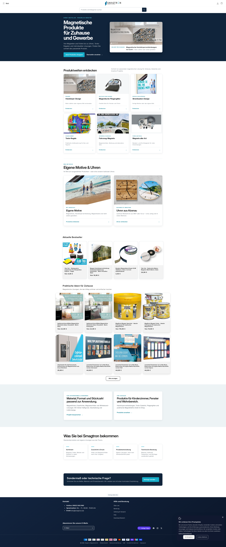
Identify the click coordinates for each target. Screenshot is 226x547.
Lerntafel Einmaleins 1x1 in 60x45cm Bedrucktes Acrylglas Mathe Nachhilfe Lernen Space (157, 366)
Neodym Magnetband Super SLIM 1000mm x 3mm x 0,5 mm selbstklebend (126, 270)
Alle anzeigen (113, 378)
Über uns (116, 505)
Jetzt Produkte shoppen (74, 55)
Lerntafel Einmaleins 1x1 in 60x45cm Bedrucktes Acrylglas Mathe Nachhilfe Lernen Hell (127, 366)
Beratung (116, 508)
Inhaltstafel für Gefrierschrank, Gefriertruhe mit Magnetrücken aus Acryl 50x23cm (68, 366)
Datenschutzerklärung (115, 542)
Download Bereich (119, 518)
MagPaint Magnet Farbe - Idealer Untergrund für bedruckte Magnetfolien (155, 325)
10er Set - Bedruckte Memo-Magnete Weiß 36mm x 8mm (149, 269)
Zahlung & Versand (120, 512)
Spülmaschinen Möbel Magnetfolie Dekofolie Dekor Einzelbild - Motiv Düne (68, 325)
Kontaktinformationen (132, 542)
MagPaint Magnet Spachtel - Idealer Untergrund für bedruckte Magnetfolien (127, 325)
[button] (5, 3)
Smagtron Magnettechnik (91, 543)
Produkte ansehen (124, 412)
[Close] (223, 517)
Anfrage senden (150, 479)
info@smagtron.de (77, 510)
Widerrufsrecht (104, 542)
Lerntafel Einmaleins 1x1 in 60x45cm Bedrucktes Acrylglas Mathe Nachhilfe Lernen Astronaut (98, 366)
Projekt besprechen (75, 415)
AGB (124, 542)
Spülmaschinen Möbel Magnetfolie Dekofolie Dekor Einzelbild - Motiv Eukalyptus (97, 325)
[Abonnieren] (92, 528)
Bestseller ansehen (95, 54)
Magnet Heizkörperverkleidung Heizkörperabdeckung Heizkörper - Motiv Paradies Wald (99, 271)
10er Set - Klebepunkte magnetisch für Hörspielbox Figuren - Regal (73, 270)
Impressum (143, 542)
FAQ (115, 515)
